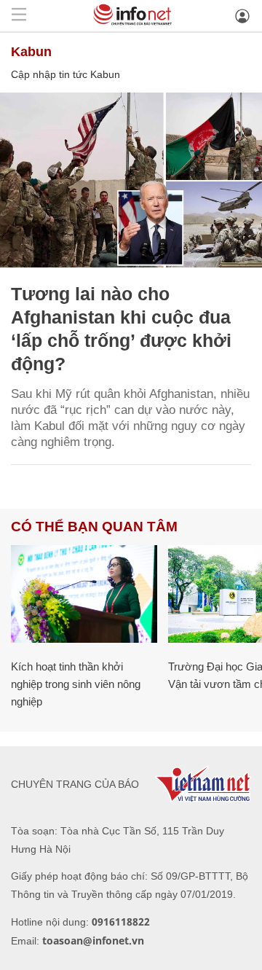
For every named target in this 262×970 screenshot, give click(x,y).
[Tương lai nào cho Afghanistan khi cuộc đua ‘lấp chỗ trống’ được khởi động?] (131, 180)
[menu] (18, 15)
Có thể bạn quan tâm (94, 526)
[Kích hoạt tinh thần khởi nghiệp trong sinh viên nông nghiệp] (84, 594)
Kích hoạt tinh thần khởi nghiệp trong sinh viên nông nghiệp (75, 684)
